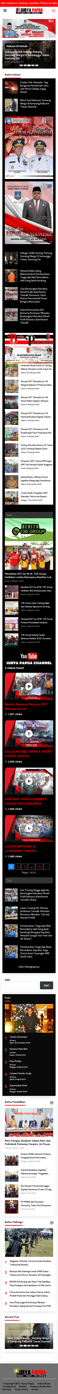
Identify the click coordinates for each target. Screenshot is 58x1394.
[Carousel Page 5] (36, 65)
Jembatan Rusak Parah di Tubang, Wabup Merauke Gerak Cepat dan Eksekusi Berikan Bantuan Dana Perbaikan (37, 367)
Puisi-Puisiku (15, 1061)
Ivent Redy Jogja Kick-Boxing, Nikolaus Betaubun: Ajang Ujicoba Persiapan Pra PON (30, 1304)
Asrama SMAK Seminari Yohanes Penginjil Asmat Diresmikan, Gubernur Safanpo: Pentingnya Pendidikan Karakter (36, 1156)
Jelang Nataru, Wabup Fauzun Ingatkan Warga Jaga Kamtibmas (36, 479)
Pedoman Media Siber (40, 1386)
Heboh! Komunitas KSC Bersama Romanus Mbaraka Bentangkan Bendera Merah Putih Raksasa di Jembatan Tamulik (34, 316)
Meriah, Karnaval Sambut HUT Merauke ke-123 (26, 706)
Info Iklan (6, 1389)
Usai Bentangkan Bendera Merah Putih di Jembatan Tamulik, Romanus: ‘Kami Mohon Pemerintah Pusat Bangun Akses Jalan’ (33, 295)
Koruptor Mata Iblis (19, 1049)
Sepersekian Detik (18, 1085)
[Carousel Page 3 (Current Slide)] (29, 65)
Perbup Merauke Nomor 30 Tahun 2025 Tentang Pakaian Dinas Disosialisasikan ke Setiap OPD (37, 447)
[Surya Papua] (29, 10)
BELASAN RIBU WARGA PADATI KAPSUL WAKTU (28, 753)
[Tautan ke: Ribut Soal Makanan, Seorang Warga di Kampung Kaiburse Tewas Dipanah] (11, 105)
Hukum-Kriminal (16, 46)
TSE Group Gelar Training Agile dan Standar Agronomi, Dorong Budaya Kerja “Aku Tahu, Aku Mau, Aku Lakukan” (36, 605)
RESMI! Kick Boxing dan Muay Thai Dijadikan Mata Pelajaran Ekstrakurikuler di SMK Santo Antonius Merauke (30, 1283)
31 (39, 866)
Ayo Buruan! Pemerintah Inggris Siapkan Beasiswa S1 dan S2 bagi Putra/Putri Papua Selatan (36, 1188)
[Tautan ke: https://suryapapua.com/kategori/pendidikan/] (52, 1103)
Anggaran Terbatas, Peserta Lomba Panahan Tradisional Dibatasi (30, 1263)
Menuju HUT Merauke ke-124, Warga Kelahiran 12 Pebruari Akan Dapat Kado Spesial (36, 383)
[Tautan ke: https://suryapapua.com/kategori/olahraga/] (52, 1223)
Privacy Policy (21, 1389)
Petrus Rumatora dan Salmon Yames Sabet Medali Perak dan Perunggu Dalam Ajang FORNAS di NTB (30, 1294)
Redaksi (23, 1386)
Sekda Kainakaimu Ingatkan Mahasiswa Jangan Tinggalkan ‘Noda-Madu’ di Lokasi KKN (34, 1172)
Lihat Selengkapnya (29, 966)
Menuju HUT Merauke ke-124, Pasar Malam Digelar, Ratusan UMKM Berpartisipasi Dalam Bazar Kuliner (37, 399)
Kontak (35, 1389)
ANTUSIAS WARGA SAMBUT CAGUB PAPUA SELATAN (26, 801)
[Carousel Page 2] (25, 65)
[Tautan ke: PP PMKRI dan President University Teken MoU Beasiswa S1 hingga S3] (11, 1206)
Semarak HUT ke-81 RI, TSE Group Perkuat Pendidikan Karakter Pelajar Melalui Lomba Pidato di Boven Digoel (37, 621)
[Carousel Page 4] (32, 65)
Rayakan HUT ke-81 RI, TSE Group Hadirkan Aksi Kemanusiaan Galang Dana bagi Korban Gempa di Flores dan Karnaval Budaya (37, 589)
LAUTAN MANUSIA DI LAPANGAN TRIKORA (21, 848)
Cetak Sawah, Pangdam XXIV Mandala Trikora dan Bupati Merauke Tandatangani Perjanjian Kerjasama (36, 495)
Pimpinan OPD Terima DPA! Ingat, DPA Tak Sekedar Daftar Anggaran (36, 463)
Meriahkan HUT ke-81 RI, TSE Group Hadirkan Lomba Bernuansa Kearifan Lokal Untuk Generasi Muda (29, 575)
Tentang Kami (9, 1386)
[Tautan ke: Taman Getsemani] (29, 1018)
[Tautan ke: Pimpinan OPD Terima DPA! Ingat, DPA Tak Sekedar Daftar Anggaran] (11, 465)
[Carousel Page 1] (21, 65)
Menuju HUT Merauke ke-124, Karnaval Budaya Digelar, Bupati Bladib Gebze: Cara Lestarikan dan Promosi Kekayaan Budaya (37, 415)
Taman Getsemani (18, 1037)
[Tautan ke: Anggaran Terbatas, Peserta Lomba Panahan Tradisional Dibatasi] (29, 1242)
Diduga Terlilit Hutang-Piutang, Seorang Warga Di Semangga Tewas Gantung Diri (27, 55)
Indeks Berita (44, 1383)
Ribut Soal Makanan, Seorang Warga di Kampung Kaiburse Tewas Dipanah (35, 103)
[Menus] (5, 10)
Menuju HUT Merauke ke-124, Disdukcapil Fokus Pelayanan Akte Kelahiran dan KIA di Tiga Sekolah (37, 431)
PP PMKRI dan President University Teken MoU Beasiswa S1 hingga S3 (37, 1204)
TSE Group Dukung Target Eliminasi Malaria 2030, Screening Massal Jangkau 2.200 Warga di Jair (37, 637)
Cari (7, 980)
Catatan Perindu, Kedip (20, 1073)
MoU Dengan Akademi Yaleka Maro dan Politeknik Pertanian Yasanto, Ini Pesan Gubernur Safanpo (28, 1142)
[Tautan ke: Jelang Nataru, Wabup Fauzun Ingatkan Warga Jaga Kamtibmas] (11, 481)
